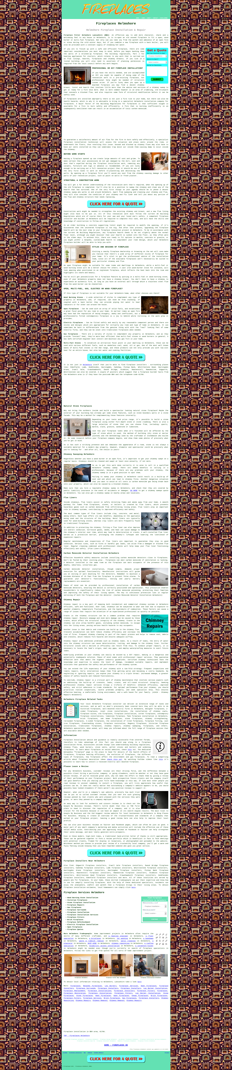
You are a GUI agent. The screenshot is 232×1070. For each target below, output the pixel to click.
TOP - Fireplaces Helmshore (77, 1036)
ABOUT (149, 18)
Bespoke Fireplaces (92, 986)
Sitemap (65, 1052)
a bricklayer (95, 938)
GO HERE (133, 490)
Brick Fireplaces (159, 996)
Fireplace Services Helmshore (84, 892)
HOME (137, 18)
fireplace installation (75, 142)
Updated (90, 1052)
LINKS (143, 18)
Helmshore (87, 365)
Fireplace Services (128, 986)
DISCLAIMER (163, 18)
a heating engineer (118, 936)
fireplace (142, 37)
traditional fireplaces (90, 726)
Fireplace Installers (108, 988)
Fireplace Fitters (146, 991)
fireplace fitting (153, 721)
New (85, 1052)
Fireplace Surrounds (86, 988)
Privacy (167, 1052)
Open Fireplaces (149, 986)
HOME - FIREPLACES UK (116, 1045)
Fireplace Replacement (74, 991)
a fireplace (119, 885)
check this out (114, 759)
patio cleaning (128, 941)
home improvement (135, 951)
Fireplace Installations (99, 991)
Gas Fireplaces (129, 998)
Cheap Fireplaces (140, 996)
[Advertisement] (116, 124)
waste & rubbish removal (91, 941)
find (71, 865)
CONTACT (155, 18)
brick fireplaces (89, 718)
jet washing (122, 938)
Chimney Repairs (83, 1000)
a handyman (148, 938)
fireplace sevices (154, 728)
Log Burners (111, 986)
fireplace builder (72, 242)
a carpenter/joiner (144, 946)
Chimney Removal (100, 1000)
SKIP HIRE (92, 943)
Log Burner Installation (155, 988)
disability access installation (104, 946)
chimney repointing (121, 943)
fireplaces (97, 59)
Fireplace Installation (100, 993)
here (133, 887)
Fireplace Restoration (75, 993)
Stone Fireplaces (84, 996)
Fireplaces (75, 986)
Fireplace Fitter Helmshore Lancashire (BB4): (87, 35)
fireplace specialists (154, 948)
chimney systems (147, 604)
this (130, 750)
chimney (115, 641)
